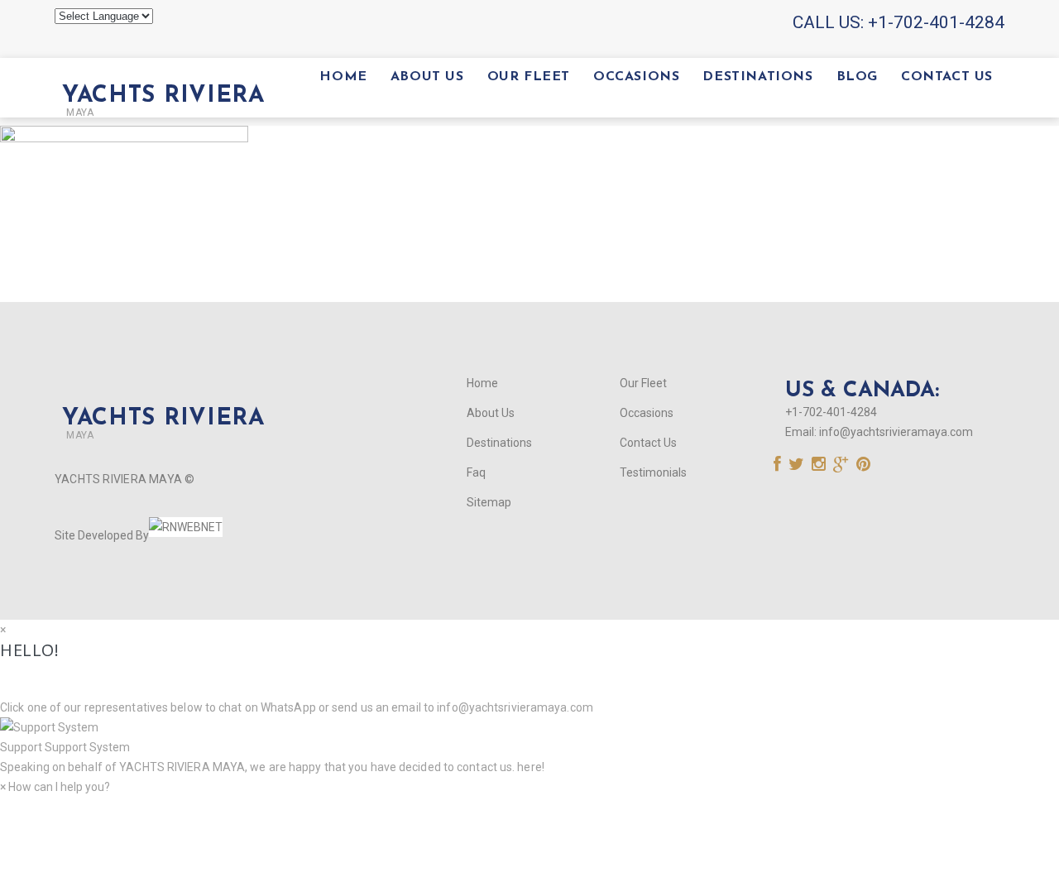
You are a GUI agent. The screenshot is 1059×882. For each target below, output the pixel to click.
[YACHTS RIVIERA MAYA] (160, 67)
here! (530, 767)
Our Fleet (528, 77)
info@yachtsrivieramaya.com (896, 432)
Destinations (757, 77)
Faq (476, 472)
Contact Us (947, 77)
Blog (857, 77)
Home (343, 77)
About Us (427, 77)
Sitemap (489, 502)
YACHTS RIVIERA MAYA (181, 767)
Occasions (636, 77)
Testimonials (653, 472)
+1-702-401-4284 (936, 22)
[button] (529, 737)
